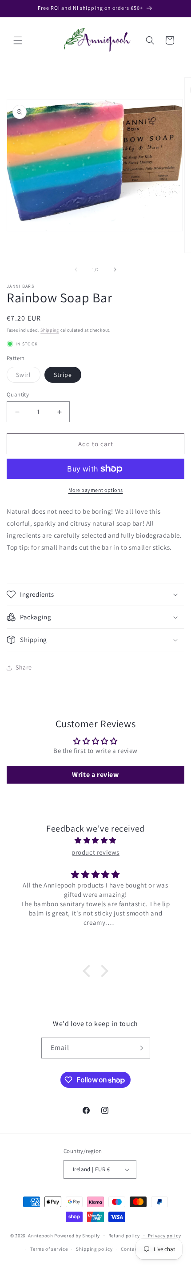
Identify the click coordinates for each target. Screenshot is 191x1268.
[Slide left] (76, 269)
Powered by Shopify (77, 1235)
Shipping (49, 330)
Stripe (63, 375)
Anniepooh (40, 1235)
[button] (18, 40)
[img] (95, 840)
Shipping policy (94, 1249)
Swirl (28, 376)
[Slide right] (115, 269)
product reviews (95, 852)
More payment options (95, 490)
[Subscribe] (140, 1048)
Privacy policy (164, 1235)
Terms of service (49, 1249)
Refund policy (124, 1235)
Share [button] (24, 667)
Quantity (18, 394)
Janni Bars (20, 286)
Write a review (95, 774)
